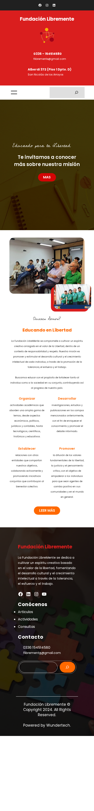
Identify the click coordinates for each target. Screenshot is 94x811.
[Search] (67, 667)
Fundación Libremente (47, 19)
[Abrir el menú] (14, 92)
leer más (47, 510)
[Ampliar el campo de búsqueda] (77, 92)
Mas (47, 177)
